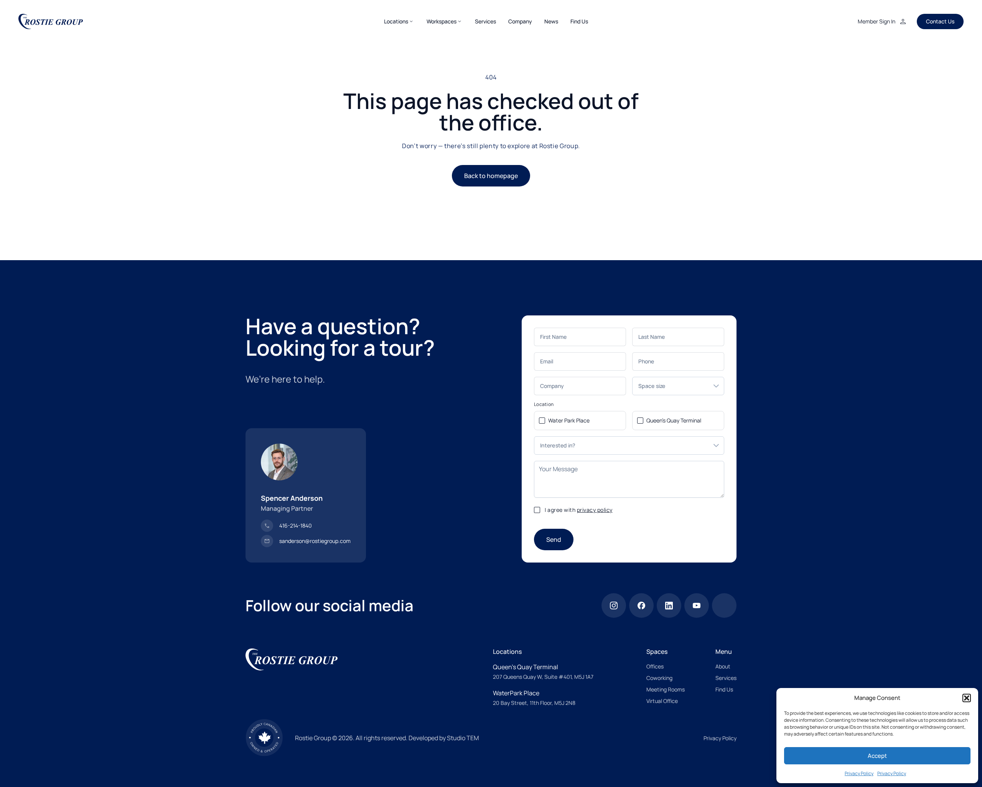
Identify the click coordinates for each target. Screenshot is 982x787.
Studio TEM (463, 738)
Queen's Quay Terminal (673, 420)
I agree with (579, 509)
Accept (877, 756)
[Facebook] (641, 605)
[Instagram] (613, 605)
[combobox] (670, 386)
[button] (966, 698)
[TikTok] (724, 605)
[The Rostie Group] (50, 21)
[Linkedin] (669, 605)
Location (544, 404)
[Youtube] (696, 605)
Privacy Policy (859, 773)
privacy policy (595, 509)
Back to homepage (491, 176)
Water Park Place (569, 420)
